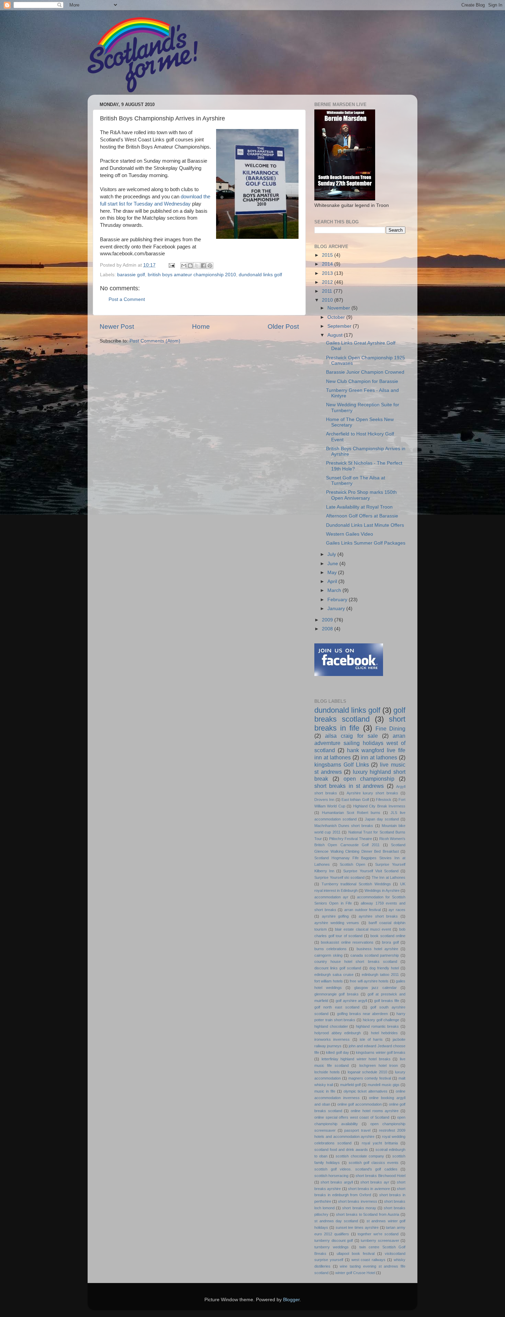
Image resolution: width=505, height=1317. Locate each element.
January (336, 608)
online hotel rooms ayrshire (375, 1111)
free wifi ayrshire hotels (369, 981)
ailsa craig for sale (351, 736)
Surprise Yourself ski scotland (339, 877)
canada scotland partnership (374, 955)
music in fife (324, 1091)
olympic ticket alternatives (366, 1091)
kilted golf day (337, 1052)
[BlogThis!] (190, 265)
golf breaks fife (386, 1001)
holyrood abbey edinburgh (337, 1033)
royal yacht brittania (380, 1143)
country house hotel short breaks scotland (355, 961)
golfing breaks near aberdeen (362, 1014)
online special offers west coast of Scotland (351, 1117)
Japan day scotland (382, 819)
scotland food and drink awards (341, 1149)
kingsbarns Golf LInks (341, 764)
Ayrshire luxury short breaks (373, 793)
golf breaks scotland (359, 714)
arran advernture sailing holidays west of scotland (359, 743)
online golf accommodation (359, 1104)
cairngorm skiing (328, 955)
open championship (369, 779)
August (335, 335)
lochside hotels (327, 1072)
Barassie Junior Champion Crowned (365, 372)
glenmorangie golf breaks (336, 994)
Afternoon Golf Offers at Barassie (362, 515)
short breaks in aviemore (369, 1189)
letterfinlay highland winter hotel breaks (356, 1059)
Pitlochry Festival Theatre (350, 839)
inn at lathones (379, 757)
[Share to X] (196, 265)
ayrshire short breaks (378, 916)
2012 (328, 282)
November (339, 308)
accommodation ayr (331, 897)
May (332, 572)
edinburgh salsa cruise (334, 974)
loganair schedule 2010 (367, 1072)
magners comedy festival (369, 1078)
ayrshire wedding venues (336, 923)
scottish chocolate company (360, 1156)
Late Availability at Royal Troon (359, 507)
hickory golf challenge (381, 1020)
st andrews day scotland (336, 1221)
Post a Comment (127, 299)
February (338, 599)
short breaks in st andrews (349, 786)
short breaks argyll (336, 1182)
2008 (328, 628)
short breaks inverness (357, 1201)
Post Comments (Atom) (155, 340)
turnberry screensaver (380, 1240)
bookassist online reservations (347, 942)
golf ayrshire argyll (351, 1001)
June (333, 563)
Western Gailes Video (349, 534)
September (340, 326)
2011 (328, 291)
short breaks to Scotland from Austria (367, 1214)
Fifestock (383, 799)
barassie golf (131, 274)
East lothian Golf (355, 799)
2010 (328, 300)
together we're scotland (378, 1234)
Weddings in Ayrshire (382, 890)
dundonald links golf (260, 274)
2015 (328, 255)
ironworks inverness (332, 1039)
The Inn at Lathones (389, 877)
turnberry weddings (331, 1247)
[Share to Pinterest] (209, 265)
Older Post (283, 326)
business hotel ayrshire (377, 949)
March (335, 590)
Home (201, 326)
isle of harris (371, 1039)
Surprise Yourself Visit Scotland (370, 871)
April (332, 581)
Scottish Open (352, 864)
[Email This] (183, 265)
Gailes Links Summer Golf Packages (365, 543)
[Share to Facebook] (203, 265)
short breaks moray (359, 1208)
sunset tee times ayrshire (357, 1227)
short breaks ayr (374, 1182)
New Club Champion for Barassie (362, 381)
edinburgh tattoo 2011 (380, 974)
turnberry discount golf (333, 1240)
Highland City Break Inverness (379, 806)
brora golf (390, 942)
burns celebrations (330, 949)
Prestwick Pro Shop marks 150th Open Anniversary (361, 495)
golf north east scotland (336, 1007)
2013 (328, 273)
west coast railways (368, 1260)
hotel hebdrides (384, 1033)
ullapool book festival (355, 1253)
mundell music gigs (383, 1085)
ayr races (397, 910)
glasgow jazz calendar (375, 988)
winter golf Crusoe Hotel (355, 1273)
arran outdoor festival (362, 910)
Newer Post (117, 326)
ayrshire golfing (335, 916)
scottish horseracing (331, 1176)
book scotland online (387, 936)
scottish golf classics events (374, 1163)
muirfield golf (350, 1085)
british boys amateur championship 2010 (192, 274)
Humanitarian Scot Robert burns (351, 813)
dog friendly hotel (384, 968)
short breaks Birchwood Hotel (380, 1176)
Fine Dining (390, 728)
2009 (328, 619)
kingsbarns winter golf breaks (380, 1052)
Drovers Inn (324, 799)
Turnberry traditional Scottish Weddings (356, 884)
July (332, 554)
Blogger (291, 1299)
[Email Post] (171, 265)
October (336, 317)
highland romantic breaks (377, 1026)
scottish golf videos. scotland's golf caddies (355, 1169)
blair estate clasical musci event (363, 929)
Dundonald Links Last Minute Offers (365, 525)
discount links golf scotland (337, 968)
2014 (328, 264)
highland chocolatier (331, 1026)
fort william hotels (328, 981)
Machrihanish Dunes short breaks (343, 826)
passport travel (357, 1130)
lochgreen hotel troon (378, 1065)
